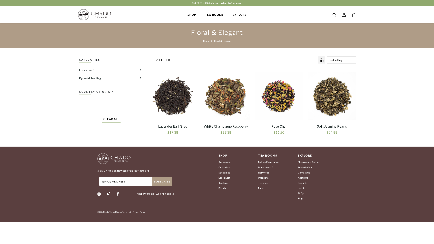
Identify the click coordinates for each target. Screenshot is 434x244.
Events (301, 188)
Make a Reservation (268, 162)
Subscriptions (305, 167)
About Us (303, 177)
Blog (300, 198)
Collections (225, 167)
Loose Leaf (86, 70)
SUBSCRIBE (162, 181)
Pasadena (263, 177)
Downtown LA (265, 167)
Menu (261, 188)
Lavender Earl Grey (172, 126)
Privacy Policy (139, 212)
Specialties (224, 172)
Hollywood (263, 172)
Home (206, 40)
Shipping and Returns (309, 162)
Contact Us (304, 172)
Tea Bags (223, 182)
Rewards (302, 182)
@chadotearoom (162, 194)
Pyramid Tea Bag (90, 78)
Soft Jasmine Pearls (332, 126)
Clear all (111, 118)
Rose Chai (279, 126)
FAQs (301, 193)
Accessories (225, 162)
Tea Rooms (214, 14)
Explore (240, 14)
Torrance (263, 182)
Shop (192, 14)
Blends (222, 188)
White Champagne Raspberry (226, 126)
